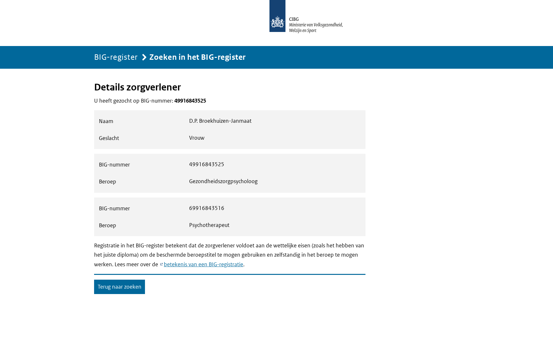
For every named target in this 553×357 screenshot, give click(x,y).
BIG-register (116, 56)
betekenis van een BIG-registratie (203, 264)
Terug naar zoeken (119, 286)
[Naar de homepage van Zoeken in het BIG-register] (312, 23)
